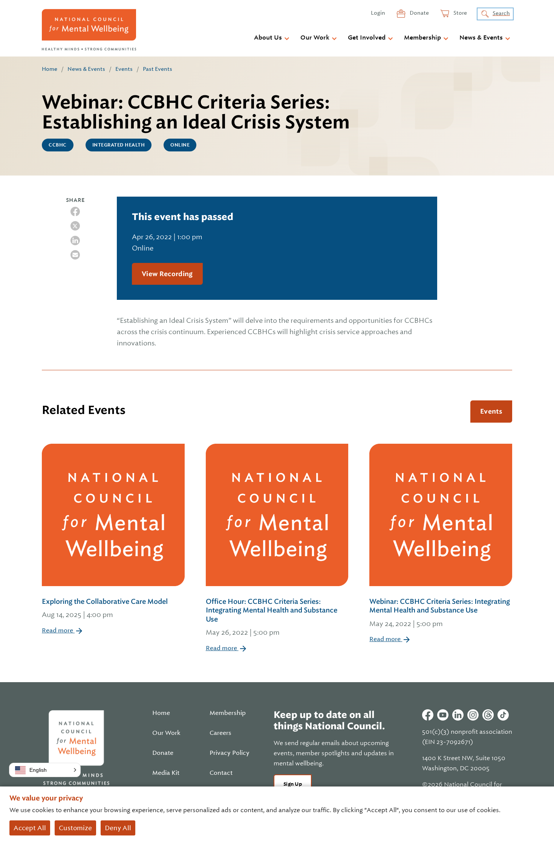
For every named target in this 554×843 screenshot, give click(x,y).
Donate (419, 12)
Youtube (442, 715)
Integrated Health (118, 145)
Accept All (30, 828)
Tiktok (503, 715)
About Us (268, 37)
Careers (220, 733)
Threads (488, 715)
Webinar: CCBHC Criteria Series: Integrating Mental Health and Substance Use (439, 612)
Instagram (473, 715)
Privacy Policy (229, 753)
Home (49, 69)
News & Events (481, 37)
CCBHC (58, 145)
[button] (44, 770)
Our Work (314, 37)
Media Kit (165, 773)
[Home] (89, 29)
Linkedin (458, 715)
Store (459, 12)
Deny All (118, 828)
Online (180, 145)
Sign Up (292, 784)
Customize (75, 828)
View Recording (167, 274)
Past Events (157, 69)
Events (124, 69)
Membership (422, 37)
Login (378, 12)
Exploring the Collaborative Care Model (105, 608)
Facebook (427, 715)
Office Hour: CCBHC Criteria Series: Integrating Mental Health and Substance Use (271, 617)
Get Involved (367, 37)
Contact (221, 773)
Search (501, 13)
